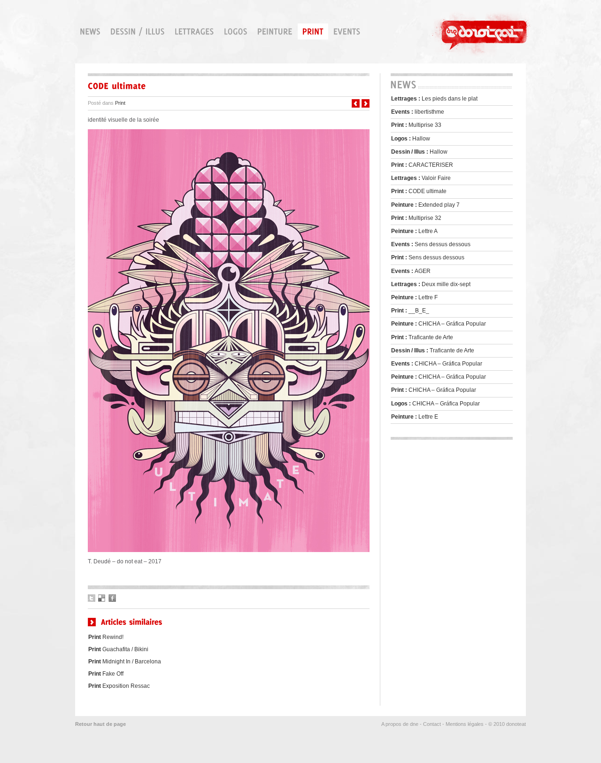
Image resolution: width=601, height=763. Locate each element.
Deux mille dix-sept (430, 284)
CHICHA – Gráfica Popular (438, 323)
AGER (411, 271)
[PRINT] (313, 31)
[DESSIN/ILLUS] (138, 31)
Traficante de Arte (422, 337)
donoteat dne (483, 32)
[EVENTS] (347, 31)
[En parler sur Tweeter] (91, 598)
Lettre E (414, 416)
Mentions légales (465, 724)
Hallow (410, 138)
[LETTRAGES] (194, 31)
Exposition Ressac (119, 686)
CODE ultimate (419, 191)
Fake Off (105, 673)
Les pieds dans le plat (434, 98)
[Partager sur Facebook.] (112, 598)
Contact (432, 724)
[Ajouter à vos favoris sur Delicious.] (102, 598)
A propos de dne (399, 724)
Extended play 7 (425, 205)
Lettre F (414, 297)
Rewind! (105, 637)
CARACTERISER (422, 165)
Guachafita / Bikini (118, 649)
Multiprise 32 (416, 218)
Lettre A (414, 231)
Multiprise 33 (416, 125)
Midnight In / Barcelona (124, 661)
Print (120, 103)
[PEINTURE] (275, 31)
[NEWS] (90, 31)
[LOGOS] (235, 31)
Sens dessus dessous (430, 244)
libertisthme (417, 112)
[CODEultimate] (229, 86)
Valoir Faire (421, 178)
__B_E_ (410, 310)
